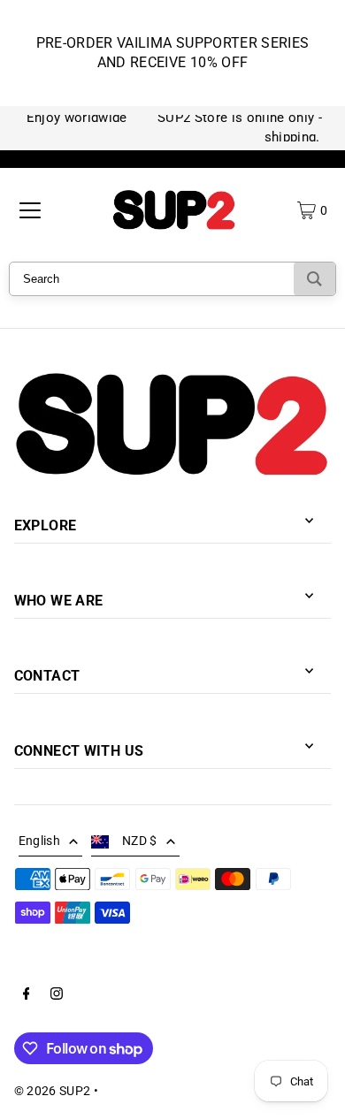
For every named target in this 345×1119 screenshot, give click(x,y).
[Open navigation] (30, 210)
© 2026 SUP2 (52, 1091)
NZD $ (139, 841)
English (39, 841)
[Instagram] (56, 996)
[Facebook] (26, 996)
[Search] (314, 279)
